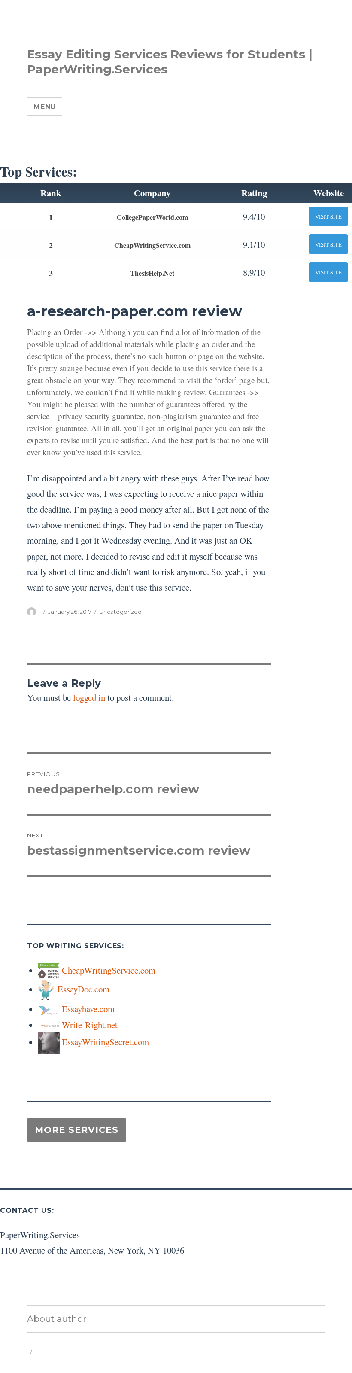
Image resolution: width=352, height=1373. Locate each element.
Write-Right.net (90, 1025)
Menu (44, 107)
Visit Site (328, 216)
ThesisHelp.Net (152, 273)
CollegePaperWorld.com (152, 217)
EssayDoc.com (83, 989)
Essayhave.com (88, 1009)
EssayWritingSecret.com (105, 1042)
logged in (89, 697)
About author (56, 1318)
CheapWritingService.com (152, 245)
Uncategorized (120, 611)
